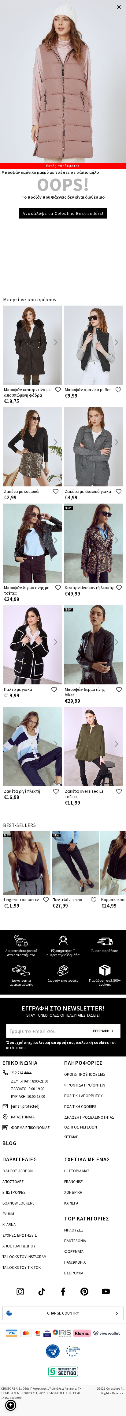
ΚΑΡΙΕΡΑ (71, 1203)
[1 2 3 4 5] (63, 84)
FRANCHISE (73, 1181)
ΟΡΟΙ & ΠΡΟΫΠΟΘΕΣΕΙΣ (85, 1074)
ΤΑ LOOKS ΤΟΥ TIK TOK (21, 1267)
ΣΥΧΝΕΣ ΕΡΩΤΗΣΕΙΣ (19, 1235)
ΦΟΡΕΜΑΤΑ (73, 1251)
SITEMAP (71, 1137)
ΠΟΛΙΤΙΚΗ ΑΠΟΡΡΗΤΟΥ (83, 1095)
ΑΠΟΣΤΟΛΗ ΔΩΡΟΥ (18, 1246)
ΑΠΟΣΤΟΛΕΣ (13, 1181)
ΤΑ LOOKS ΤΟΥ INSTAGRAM (24, 1256)
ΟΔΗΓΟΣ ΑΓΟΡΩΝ (17, 1171)
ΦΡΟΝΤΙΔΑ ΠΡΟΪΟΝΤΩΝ (84, 1085)
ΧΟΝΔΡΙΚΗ (73, 1192)
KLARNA (9, 1224)
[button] (10, 1405)
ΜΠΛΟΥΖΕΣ (73, 1230)
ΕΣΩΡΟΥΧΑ (73, 1273)
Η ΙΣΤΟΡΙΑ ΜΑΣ (77, 1171)
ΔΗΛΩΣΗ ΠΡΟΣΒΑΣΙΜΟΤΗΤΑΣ (89, 1117)
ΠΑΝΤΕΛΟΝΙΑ (75, 1240)
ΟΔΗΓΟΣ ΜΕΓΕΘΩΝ (80, 1127)
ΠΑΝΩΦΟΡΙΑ (75, 1262)
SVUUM (8, 1213)
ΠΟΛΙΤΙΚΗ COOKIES (80, 1106)
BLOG (9, 1143)
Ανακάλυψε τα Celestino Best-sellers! (63, 213)
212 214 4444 (21, 1072)
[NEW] (93, 581)
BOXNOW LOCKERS (18, 1203)
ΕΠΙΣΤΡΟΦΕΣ (14, 1192)
